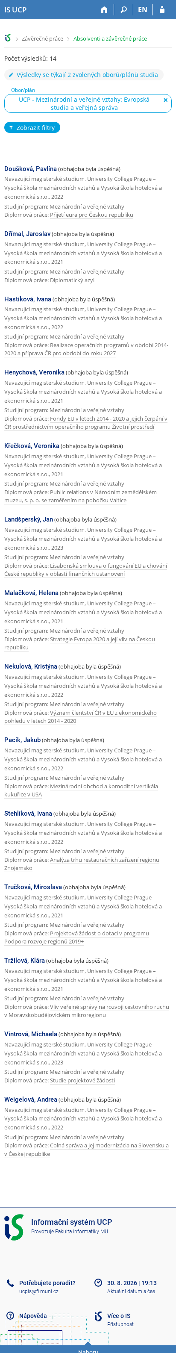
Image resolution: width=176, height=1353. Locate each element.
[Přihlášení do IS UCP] (162, 9)
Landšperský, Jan (28, 519)
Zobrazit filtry (36, 128)
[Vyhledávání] (123, 9)
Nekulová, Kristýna (30, 666)
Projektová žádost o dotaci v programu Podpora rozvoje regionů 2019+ (76, 937)
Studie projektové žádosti (82, 1080)
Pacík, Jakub (22, 740)
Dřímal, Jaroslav (27, 234)
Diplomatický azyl (72, 280)
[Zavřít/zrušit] (166, 100)
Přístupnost (120, 1324)
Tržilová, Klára (24, 960)
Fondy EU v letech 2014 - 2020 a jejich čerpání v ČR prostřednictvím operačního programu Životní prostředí (85, 423)
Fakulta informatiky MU (81, 1232)
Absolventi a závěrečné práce (110, 38)
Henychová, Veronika (34, 372)
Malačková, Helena (31, 593)
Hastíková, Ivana (27, 299)
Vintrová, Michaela (30, 1034)
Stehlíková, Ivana (28, 813)
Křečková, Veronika (31, 446)
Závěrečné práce (42, 38)
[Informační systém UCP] (8, 37)
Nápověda (33, 1315)
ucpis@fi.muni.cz (39, 1291)
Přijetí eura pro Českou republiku (91, 214)
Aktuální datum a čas (131, 1291)
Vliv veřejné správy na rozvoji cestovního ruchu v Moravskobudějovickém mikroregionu (86, 1011)
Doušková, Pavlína (30, 169)
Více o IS (118, 1315)
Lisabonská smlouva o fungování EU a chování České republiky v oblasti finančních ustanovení (85, 570)
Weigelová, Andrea (30, 1099)
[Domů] (104, 9)
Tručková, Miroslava (33, 887)
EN (142, 9)
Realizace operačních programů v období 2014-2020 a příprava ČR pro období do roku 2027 (86, 349)
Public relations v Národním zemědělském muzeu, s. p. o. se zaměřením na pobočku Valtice (80, 496)
